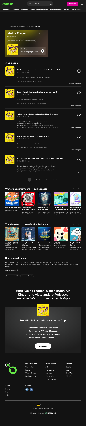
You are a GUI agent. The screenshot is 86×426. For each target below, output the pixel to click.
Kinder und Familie (29, 40)
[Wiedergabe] (42, 51)
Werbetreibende (30, 373)
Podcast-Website (10, 270)
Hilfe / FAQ (69, 373)
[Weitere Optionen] (44, 33)
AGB (47, 367)
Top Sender (6, 9)
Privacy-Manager (51, 379)
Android (7, 395)
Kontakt (68, 367)
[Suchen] (50, 4)
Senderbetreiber (30, 376)
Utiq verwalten (50, 376)
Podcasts (16, 9)
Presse (27, 370)
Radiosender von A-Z (79, 9)
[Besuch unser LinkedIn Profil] (27, 389)
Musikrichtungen (56, 9)
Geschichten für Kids (14, 40)
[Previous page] (25, 180)
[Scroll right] (82, 10)
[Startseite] (8, 26)
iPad (6, 392)
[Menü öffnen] (82, 4)
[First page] (21, 180)
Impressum (49, 373)
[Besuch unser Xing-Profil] (31, 389)
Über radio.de (29, 367)
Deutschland (44, 405)
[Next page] (60, 180)
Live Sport (24, 9)
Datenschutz (50, 370)
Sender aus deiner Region (39, 9)
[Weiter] (79, 188)
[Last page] (64, 180)
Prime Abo (69, 376)
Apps (67, 370)
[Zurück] (73, 188)
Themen (67, 9)
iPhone (7, 389)
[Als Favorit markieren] (39, 33)
